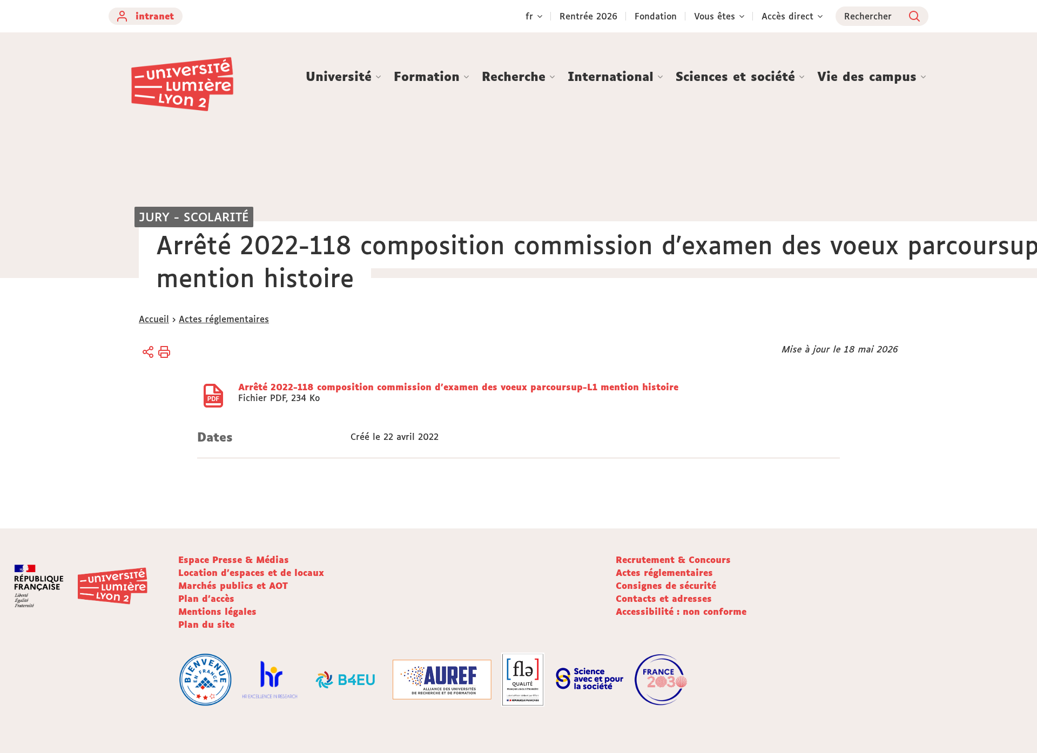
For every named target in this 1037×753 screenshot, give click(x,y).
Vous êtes (714, 16)
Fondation (656, 16)
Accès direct (787, 16)
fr (529, 16)
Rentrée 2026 (588, 16)
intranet (155, 16)
